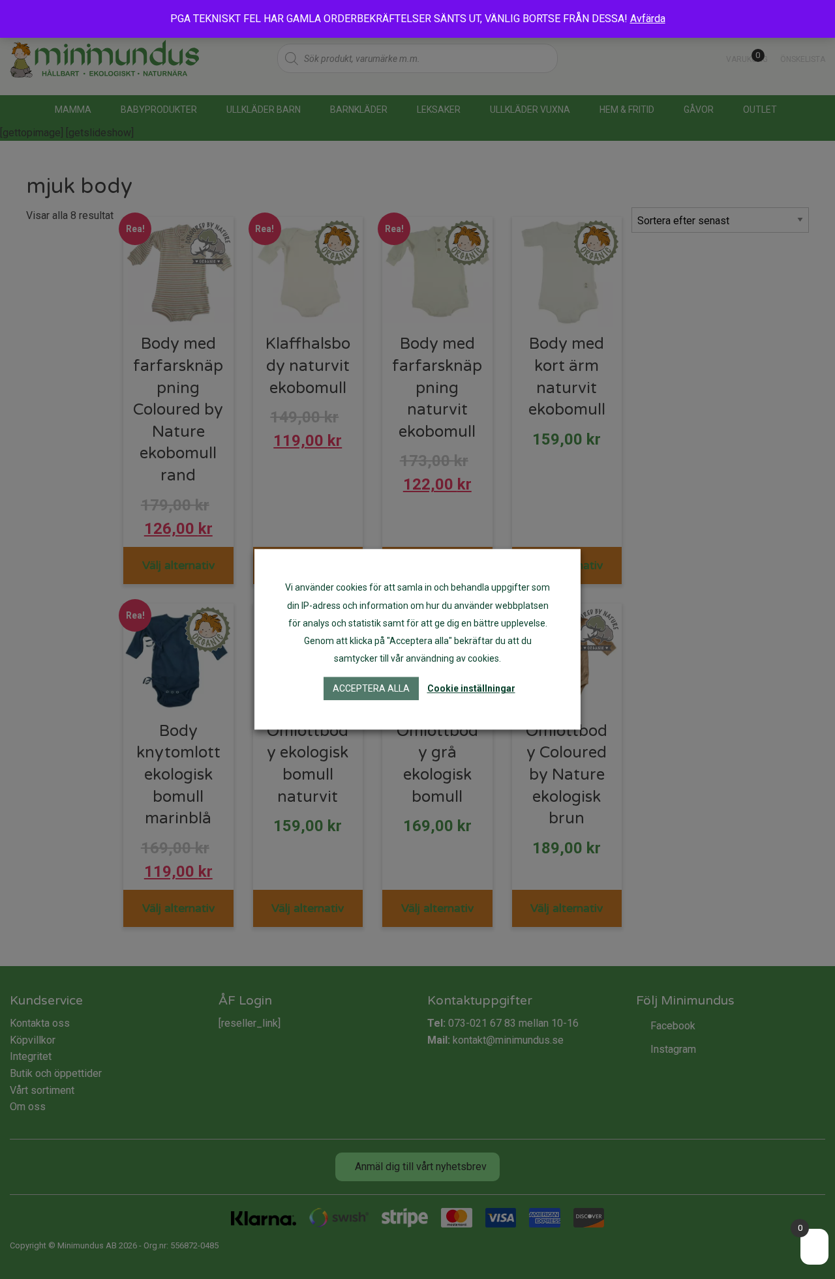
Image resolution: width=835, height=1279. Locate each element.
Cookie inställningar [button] (471, 689)
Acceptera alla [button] (371, 689)
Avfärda (647, 18)
